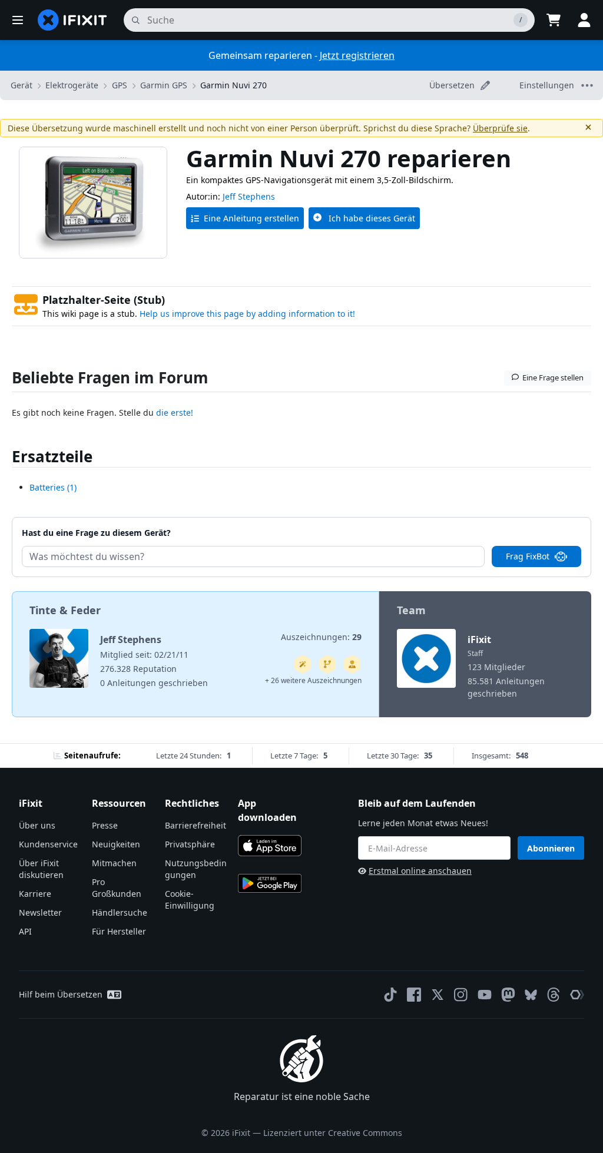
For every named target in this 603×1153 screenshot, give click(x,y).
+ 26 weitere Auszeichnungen (313, 680)
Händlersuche (119, 912)
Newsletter (40, 912)
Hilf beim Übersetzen (60, 994)
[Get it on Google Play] (270, 883)
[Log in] (584, 20)
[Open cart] (553, 20)
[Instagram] (461, 995)
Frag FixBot (527, 556)
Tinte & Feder (65, 610)
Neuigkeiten (116, 844)
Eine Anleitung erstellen (251, 218)
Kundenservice (48, 844)
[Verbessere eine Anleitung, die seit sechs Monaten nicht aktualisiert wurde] (327, 664)
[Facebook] (414, 995)
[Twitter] (437, 995)
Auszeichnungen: (321, 636)
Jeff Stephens (249, 196)
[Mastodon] (508, 995)
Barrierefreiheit (195, 825)
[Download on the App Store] (270, 845)
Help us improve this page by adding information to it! (247, 313)
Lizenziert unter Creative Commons (332, 1132)
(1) (53, 487)
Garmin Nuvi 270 (233, 85)
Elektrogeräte (71, 85)
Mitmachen (114, 863)
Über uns (37, 825)
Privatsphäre (190, 844)
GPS (119, 85)
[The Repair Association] (577, 995)
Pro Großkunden (116, 887)
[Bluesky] (531, 995)
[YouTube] (485, 995)
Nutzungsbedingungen (196, 868)
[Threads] (553, 995)
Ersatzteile (52, 456)
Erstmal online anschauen (420, 870)
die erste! (174, 412)
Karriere (35, 893)
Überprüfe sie (500, 128)
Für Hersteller (119, 931)
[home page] (72, 20)
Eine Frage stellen (553, 377)
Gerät (21, 85)
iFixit (479, 639)
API (25, 931)
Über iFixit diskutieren (41, 868)
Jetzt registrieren (357, 55)
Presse (105, 825)
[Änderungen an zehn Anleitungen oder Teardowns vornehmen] (352, 664)
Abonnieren (551, 848)
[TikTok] (390, 995)
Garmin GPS (163, 85)
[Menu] (17, 20)
